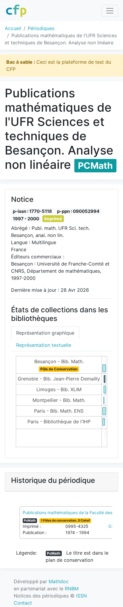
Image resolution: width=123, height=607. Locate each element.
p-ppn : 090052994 (78, 211)
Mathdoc (59, 581)
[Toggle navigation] (110, 11)
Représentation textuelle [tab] (43, 345)
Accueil (13, 28)
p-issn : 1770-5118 (32, 211)
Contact (23, 603)
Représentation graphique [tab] (45, 333)
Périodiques (41, 28)
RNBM (72, 589)
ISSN (81, 596)
